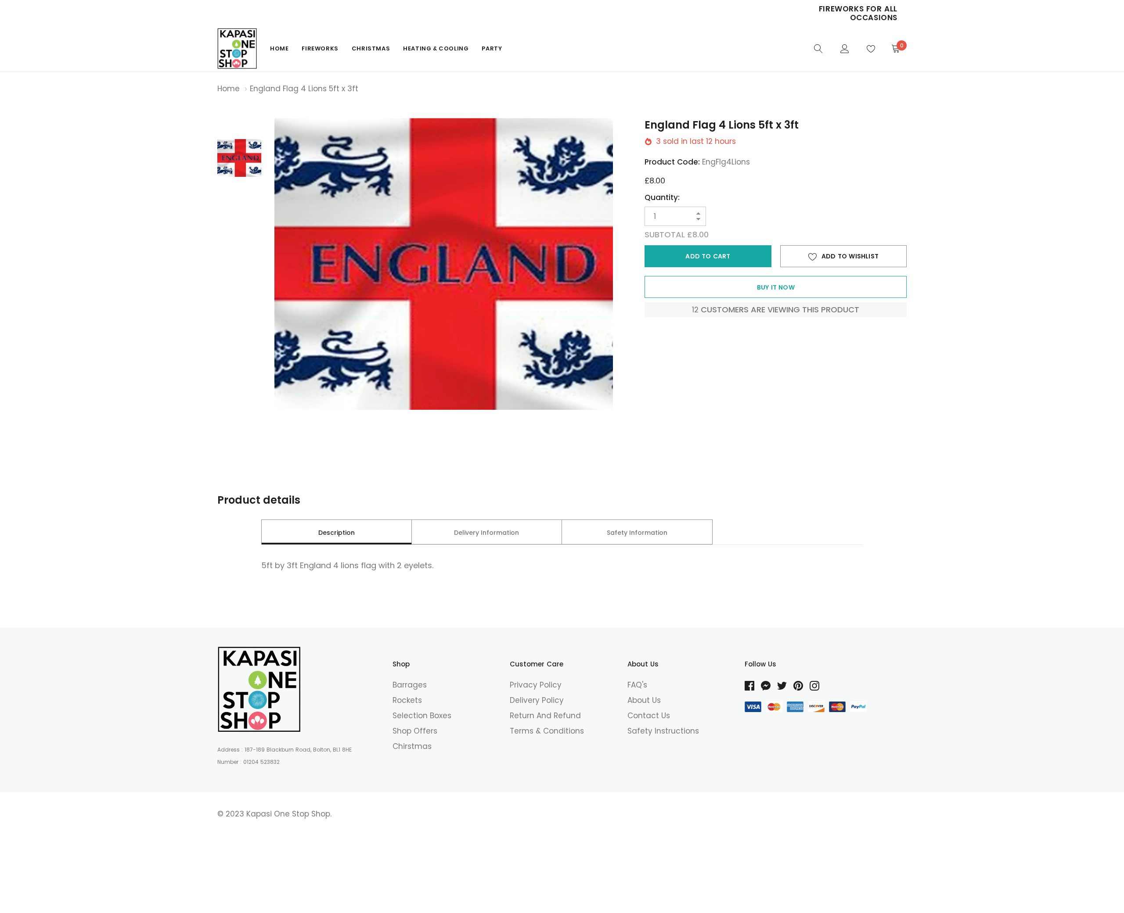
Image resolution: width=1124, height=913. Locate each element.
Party (492, 48)
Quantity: (662, 197)
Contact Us (648, 715)
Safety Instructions (663, 731)
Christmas (371, 48)
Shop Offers (415, 731)
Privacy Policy (536, 685)
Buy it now (776, 287)
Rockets (407, 700)
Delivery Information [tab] (486, 532)
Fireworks (320, 48)
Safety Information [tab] (637, 532)
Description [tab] (336, 532)
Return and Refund (545, 715)
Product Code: (672, 162)
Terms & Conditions (547, 731)
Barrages (410, 685)
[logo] (237, 48)
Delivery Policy (537, 700)
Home (279, 48)
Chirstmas (412, 746)
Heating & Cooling (435, 48)
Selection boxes (422, 715)
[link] (818, 48)
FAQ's (637, 685)
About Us (644, 700)
